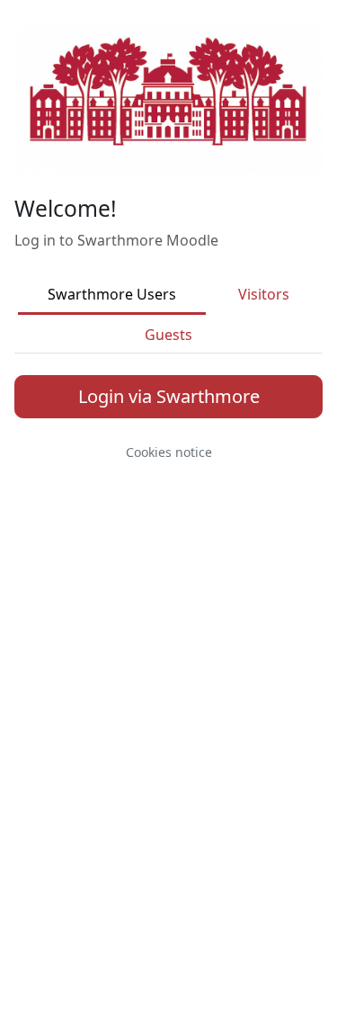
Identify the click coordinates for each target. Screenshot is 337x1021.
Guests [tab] (168, 335)
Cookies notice (169, 452)
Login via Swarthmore (169, 396)
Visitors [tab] (263, 294)
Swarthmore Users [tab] (112, 294)
